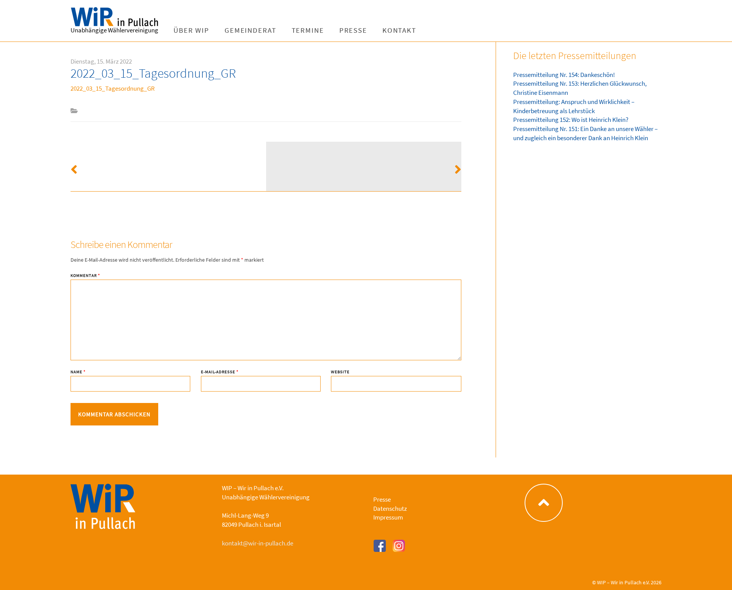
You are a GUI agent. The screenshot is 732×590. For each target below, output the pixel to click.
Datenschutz (390, 508)
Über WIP (191, 30)
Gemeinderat (250, 30)
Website (340, 372)
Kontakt (399, 30)
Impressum (388, 517)
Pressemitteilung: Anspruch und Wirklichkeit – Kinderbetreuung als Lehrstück (573, 106)
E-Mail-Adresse (220, 372)
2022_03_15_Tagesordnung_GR (113, 88)
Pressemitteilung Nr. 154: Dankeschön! (564, 74)
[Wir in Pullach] (118, 17)
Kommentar (85, 275)
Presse (353, 30)
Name (78, 372)
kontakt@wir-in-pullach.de (257, 543)
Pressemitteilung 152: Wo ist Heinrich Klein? (570, 119)
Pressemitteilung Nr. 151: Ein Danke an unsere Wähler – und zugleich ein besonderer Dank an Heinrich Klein (585, 133)
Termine (308, 30)
